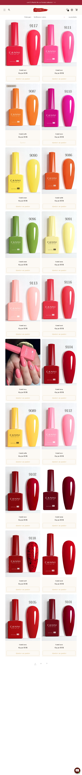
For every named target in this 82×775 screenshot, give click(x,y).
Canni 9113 (22, 325)
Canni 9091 (59, 261)
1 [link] (35, 663)
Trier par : (27, 17)
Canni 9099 (59, 517)
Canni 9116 (59, 325)
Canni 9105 (23, 644)
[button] (4, 10)
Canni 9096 (23, 261)
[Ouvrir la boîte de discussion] (77, 771)
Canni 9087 (23, 134)
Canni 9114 (23, 389)
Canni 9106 (59, 581)
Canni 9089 (23, 453)
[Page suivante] (46, 663)
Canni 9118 (23, 581)
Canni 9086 (59, 198)
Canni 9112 (59, 453)
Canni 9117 (22, 70)
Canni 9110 (59, 134)
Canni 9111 (59, 70)
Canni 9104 (59, 389)
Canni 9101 (59, 644)
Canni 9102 (23, 517)
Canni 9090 (23, 198)
